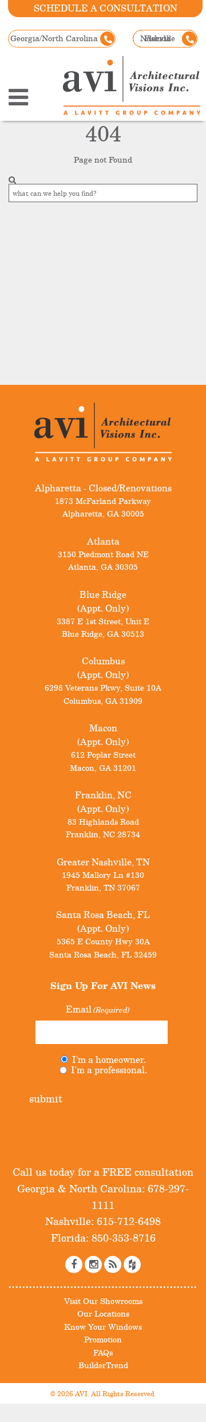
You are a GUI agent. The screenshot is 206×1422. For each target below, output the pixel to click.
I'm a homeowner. (109, 1059)
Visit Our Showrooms (103, 1301)
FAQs (103, 1352)
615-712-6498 (127, 1221)
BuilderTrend (103, 1365)
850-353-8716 (122, 1237)
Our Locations (103, 1313)
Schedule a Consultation (105, 8)
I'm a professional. (109, 1069)
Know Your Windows (103, 1327)
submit (45, 1098)
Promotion (103, 1339)
